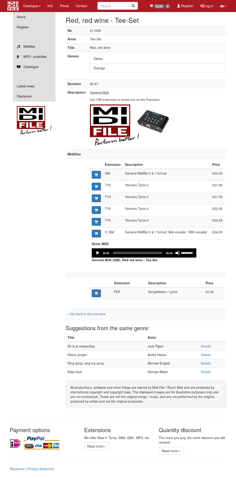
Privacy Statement (41, 468)
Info (50, 5)
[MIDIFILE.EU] (13, 5)
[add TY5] (96, 222)
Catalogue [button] (30, 5)
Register (186, 5)
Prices (64, 5)
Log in (208, 5)
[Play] (97, 253)
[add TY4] (96, 210)
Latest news (25, 86)
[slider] (187, 252)
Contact (81, 5)
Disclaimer (24, 96)
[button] (223, 6)
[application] (144, 253)
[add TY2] (96, 186)
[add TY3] (96, 198)
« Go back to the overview (87, 314)
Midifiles (29, 46)
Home (21, 17)
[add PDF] (96, 293)
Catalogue (30, 66)
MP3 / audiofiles (35, 56)
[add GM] (96, 175)
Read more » (96, 446)
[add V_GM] (96, 234)
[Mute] (177, 253)
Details (206, 346)
